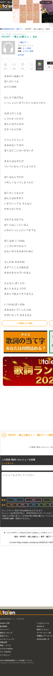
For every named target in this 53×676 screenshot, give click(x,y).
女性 (33, 500)
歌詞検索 (3, 626)
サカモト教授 (28, 51)
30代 (33, 505)
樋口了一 (24, 42)
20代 (22, 505)
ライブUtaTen (5, 652)
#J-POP (21, 55)
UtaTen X (40, 626)
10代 (12, 505)
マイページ (4, 629)
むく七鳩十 (27, 48)
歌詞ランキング (6, 633)
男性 (15, 500)
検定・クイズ (5, 645)
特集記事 (3, 642)
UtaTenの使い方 (43, 639)
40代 (44, 505)
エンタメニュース (7, 639)
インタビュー (5, 655)
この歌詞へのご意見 (24, 323)
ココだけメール (43, 623)
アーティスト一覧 (44, 633)
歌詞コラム (4, 636)
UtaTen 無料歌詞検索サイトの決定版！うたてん (16, 660)
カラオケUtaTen (6, 649)
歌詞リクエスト (43, 629)
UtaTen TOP (5, 623)
